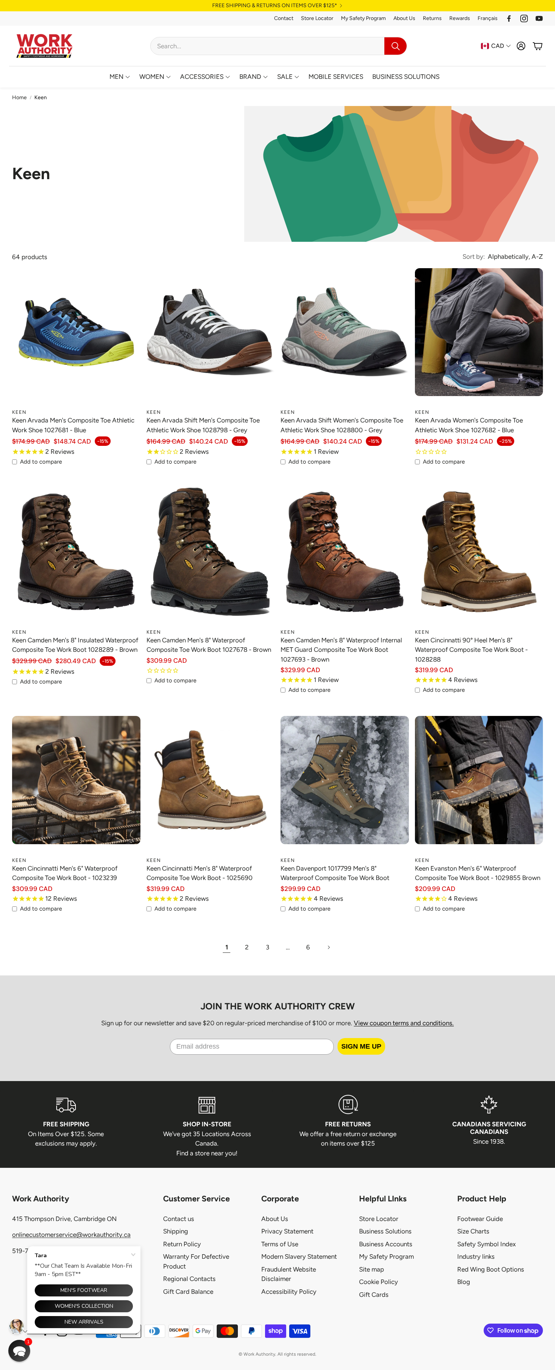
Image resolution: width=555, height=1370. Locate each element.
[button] (19, 1351)
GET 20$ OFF (277, 705)
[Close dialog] (342, 637)
